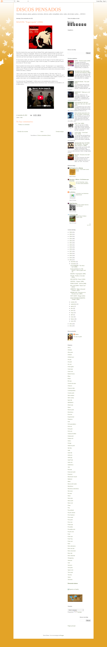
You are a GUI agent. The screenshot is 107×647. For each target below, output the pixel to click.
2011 (70, 326)
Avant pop (70, 369)
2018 (70, 249)
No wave (70, 493)
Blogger (62, 635)
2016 (70, 253)
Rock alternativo (72, 546)
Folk (69, 421)
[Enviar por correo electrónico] (34, 115)
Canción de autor (72, 383)
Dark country (71, 397)
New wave (70, 491)
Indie (21, 117)
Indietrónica (70, 464)
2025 (70, 234)
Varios (69, 577)
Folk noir (70, 426)
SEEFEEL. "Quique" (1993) (77, 281)
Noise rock (70, 503)
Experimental (71, 417)
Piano (69, 505)
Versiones (70, 579)
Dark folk (70, 400)
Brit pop (69, 381)
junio (72, 310)
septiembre (73, 304)
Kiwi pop (70, 469)
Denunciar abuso (73, 583)
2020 (70, 245)
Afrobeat (70, 350)
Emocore (70, 414)
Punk (69, 534)
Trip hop (70, 574)
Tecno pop (70, 572)
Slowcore (70, 560)
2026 (70, 232)
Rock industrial (71, 555)
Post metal (70, 517)
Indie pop (70, 457)
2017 (70, 251)
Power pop (70, 524)
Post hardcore (71, 515)
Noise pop (70, 498)
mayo (72, 312)
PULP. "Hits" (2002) (79, 123)
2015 (70, 255)
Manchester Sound (72, 476)
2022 (70, 240)
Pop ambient (71, 510)
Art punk (70, 361)
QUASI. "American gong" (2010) (82, 60)
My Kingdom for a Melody (76, 168)
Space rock (70, 570)
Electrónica (70, 412)
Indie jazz (70, 455)
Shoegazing (70, 558)
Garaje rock (70, 438)
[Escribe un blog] (35, 115)
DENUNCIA (70, 402)
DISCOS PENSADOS (38, 9)
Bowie (69, 378)
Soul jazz (70, 565)
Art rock (70, 364)
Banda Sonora (71, 373)
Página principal (71, 626)
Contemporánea (71, 390)
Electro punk (71, 409)
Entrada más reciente (23, 131)
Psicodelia (70, 527)
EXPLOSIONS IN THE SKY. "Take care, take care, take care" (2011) (83, 104)
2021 (70, 242)
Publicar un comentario (24, 124)
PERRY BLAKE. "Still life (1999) (78, 283)
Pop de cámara (71, 512)
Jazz (69, 467)
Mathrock (70, 479)
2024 (70, 236)
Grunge (69, 443)
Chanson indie (71, 388)
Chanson (70, 385)
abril (72, 314)
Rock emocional (71, 550)
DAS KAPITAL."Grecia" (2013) (77, 279)
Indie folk (70, 452)
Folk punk (70, 428)
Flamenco (70, 419)
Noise (69, 495)
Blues (69, 376)
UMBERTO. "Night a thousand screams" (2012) (77, 289)
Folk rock (70, 431)
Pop (69, 507)
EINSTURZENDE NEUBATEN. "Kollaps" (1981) (77, 298)
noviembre (73, 263)
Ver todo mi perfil (77, 336)
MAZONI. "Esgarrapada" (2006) (78, 273)
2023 (70, 238)
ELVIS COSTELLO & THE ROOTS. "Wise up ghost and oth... (78, 270)
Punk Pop (70, 539)
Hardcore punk (71, 445)
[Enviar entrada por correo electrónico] (31, 115)
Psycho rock (71, 531)
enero (72, 321)
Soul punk (70, 567)
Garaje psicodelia (72, 433)
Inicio (42, 131)
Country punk (71, 393)
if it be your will (73, 214)
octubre (73, 302)
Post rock (70, 522)
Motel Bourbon (73, 203)
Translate (79, 612)
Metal (69, 481)
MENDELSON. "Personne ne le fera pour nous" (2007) (78, 293)
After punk (70, 352)
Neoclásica (70, 486)
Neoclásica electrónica (73, 488)
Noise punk (70, 500)
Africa (69, 347)
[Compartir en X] (37, 115)
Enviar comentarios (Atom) (44, 135)
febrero (72, 319)
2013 (70, 259)
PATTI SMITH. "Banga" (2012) (77, 296)
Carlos (76, 334)
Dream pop (70, 405)
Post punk (70, 519)
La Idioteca (72, 192)
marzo (72, 316)
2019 (70, 247)
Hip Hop (70, 448)
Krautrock (70, 474)
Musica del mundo (72, 484)
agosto (72, 306)
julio (72, 308)
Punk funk (70, 536)
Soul (69, 562)
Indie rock (70, 462)
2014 (70, 257)
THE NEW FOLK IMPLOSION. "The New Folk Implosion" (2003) (82, 72)
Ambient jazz (71, 357)
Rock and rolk (71, 548)
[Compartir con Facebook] (38, 115)
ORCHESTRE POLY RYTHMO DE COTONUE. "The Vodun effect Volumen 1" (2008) (82, 144)
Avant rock (70, 371)
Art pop (69, 359)
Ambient (70, 354)
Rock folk (70, 553)
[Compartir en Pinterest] (40, 115)
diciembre (73, 261)
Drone (69, 407)
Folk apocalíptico (72, 424)
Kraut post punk (71, 472)
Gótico (69, 440)
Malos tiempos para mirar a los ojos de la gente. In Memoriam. (82, 113)
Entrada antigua (60, 131)
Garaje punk (71, 436)
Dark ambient (71, 395)
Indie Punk (70, 460)
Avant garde (71, 366)
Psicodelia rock (71, 529)
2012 (70, 323)
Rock (69, 543)
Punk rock (70, 541)
